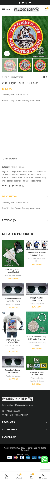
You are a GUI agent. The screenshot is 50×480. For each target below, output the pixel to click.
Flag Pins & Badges (36, 381)
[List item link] (25, 410)
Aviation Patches (19, 175)
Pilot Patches (35, 181)
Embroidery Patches (36, 175)
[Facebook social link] (19, 2)
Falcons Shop (40, 178)
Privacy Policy (23, 455)
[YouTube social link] (30, 2)
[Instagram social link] (26, 2)
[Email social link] (16, 186)
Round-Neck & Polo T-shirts (37, 260)
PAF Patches (7, 181)
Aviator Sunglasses (13, 304)
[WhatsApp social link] (23, 186)
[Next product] (46, 77)
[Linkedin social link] (20, 186)
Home (4, 77)
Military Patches (16, 77)
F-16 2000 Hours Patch (12, 178)
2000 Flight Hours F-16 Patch (19, 172)
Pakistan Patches (21, 181)
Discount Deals (37, 378)
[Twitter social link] (23, 2)
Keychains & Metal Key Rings (37, 344)
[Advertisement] (25, 130)
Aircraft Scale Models (13, 275)
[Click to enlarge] (7, 53)
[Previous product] (41, 77)
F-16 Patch (28, 178)
